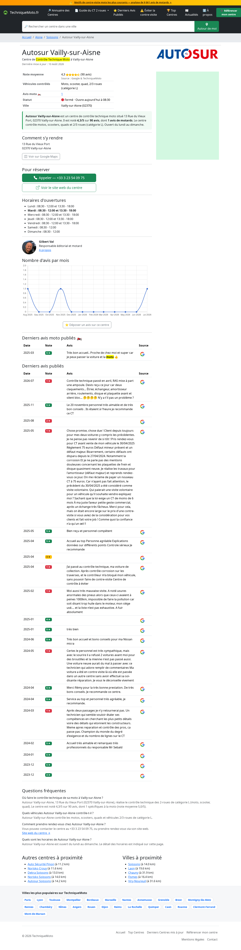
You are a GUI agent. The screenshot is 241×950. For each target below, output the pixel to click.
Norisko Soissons (39, 877)
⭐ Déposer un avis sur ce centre (87, 325)
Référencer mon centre (202, 932)
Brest (178, 900)
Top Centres (136, 932)
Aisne (39, 37)
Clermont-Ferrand (204, 907)
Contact (212, 939)
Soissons (52, 37)
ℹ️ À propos (207, 12)
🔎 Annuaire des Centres (59, 12)
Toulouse (54, 900)
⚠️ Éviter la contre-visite (148, 12)
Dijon (105, 907)
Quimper (153, 907)
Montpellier (74, 900)
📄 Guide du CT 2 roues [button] (91, 10)
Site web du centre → (36, 833)
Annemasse (144, 900)
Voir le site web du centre (61, 187)
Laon (131, 868)
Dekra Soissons (38, 873)
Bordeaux (93, 900)
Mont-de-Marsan (35, 913)
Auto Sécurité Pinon (41, 864)
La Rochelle (135, 907)
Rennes (29, 907)
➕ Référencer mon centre (228, 12)
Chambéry (46, 907)
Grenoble (163, 900)
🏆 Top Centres (172, 12)
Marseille (110, 900)
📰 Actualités (191, 12)
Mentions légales (193, 939)
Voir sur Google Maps (43, 156)
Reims (118, 907)
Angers (77, 907)
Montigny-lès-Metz (199, 900)
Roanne (182, 907)
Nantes (126, 900)
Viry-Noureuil (137, 881)
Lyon (40, 900)
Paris (28, 900)
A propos (45, 250)
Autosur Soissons (39, 881)
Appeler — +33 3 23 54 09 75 (61, 177)
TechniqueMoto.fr (24, 12)
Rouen (91, 907)
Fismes (132, 877)
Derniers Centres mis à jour (165, 932)
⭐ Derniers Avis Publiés (124, 12)
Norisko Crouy (37, 868)
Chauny (133, 873)
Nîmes (62, 907)
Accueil (26, 37)
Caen (168, 907)
